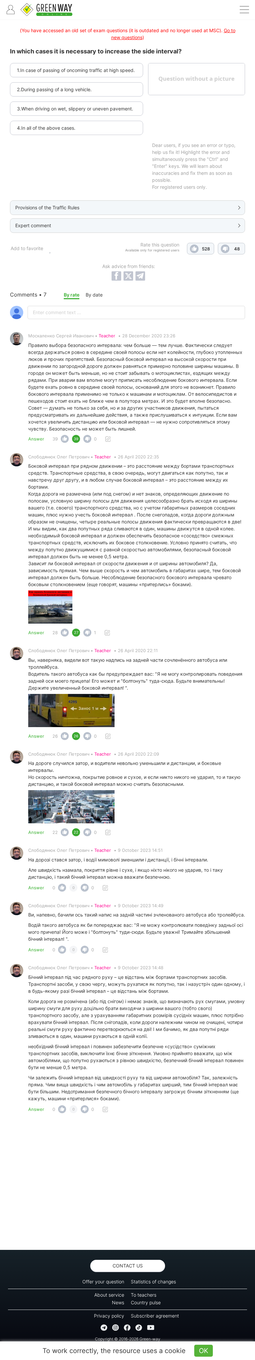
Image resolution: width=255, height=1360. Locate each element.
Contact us (128, 1265)
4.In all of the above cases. (46, 128)
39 (55, 439)
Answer (36, 439)
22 (55, 832)
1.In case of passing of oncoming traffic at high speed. (76, 70)
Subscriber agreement (155, 1315)
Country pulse (146, 1302)
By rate (71, 295)
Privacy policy (109, 1315)
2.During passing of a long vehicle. (54, 89)
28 (55, 632)
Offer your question (103, 1281)
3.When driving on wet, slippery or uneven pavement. (75, 108)
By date (94, 295)
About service (109, 1294)
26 (55, 736)
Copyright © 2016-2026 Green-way (127, 1338)
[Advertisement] (127, 1183)
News (118, 1302)
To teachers (143, 1294)
